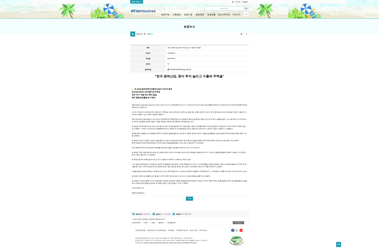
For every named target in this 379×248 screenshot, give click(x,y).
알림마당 (165, 14)
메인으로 (132, 34)
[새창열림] (236, 240)
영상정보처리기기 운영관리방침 (157, 230)
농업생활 (211, 14)
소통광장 (177, 14)
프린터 (241, 34)
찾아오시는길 (193, 230)
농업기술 (188, 14)
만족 (146, 222)
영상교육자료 (224, 14)
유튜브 (241, 230)
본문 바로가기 (137, 2)
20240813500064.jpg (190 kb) (180, 69)
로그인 (238, 2)
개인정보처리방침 (140, 230)
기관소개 (236, 14)
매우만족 (137, 222)
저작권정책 (171, 230)
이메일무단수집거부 (182, 230)
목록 (189, 198)
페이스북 (232, 230)
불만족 (161, 222)
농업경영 (200, 14)
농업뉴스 (150, 34)
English (245, 2)
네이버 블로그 (236, 230)
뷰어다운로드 (203, 230)
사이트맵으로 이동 (246, 14)
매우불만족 (171, 222)
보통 (153, 222)
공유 (246, 34)
